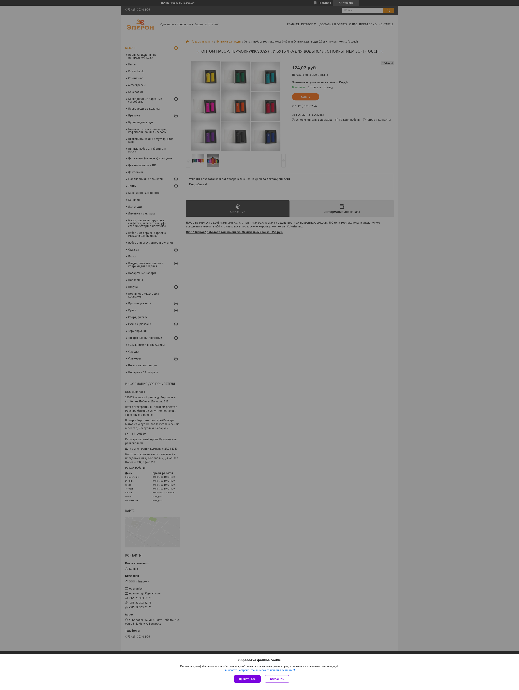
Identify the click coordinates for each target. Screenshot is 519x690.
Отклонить (277, 678)
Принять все (247, 678)
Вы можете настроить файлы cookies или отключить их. (258, 670)
